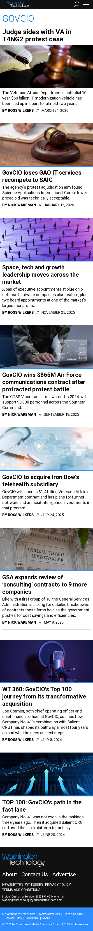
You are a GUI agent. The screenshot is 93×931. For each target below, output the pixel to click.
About (9, 874)
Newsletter (12, 885)
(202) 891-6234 (44, 896)
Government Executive (18, 914)
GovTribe (32, 918)
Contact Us (34, 874)
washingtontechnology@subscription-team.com (32, 900)
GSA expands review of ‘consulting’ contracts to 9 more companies (44, 584)
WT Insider (34, 885)
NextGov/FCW (49, 914)
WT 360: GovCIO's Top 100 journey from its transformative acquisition (44, 696)
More (46, 918)
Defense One (73, 914)
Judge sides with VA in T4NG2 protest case (37, 35)
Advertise (64, 874)
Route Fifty (14, 918)
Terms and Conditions (21, 890)
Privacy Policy (58, 885)
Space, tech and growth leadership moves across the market (40, 274)
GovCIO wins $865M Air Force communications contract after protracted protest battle (43, 382)
